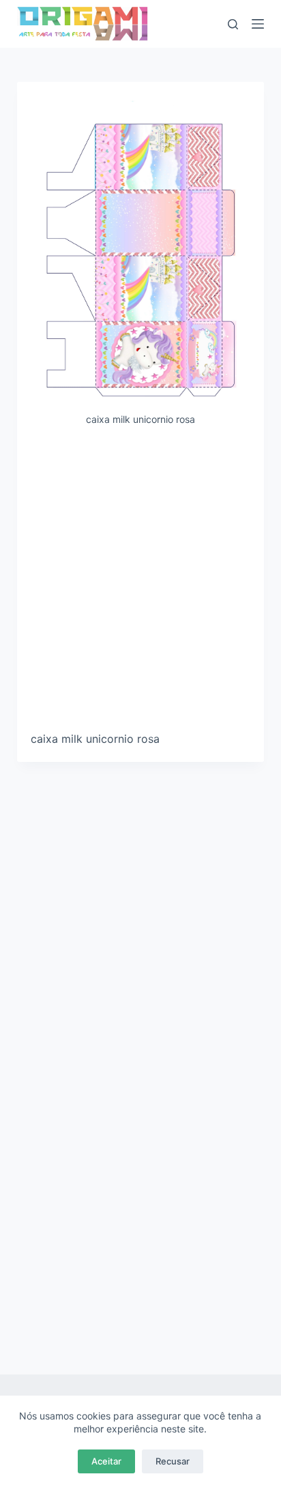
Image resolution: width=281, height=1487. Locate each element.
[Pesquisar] (233, 24)
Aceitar (106, 1461)
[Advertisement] (140, 583)
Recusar (173, 1461)
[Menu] (258, 24)
